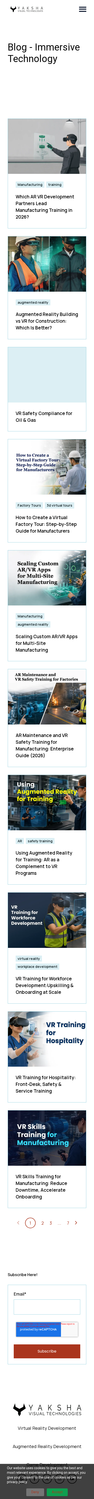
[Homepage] (26, 9)
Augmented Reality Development (47, 1446)
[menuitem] (47, 1428)
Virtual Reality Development (47, 1428)
